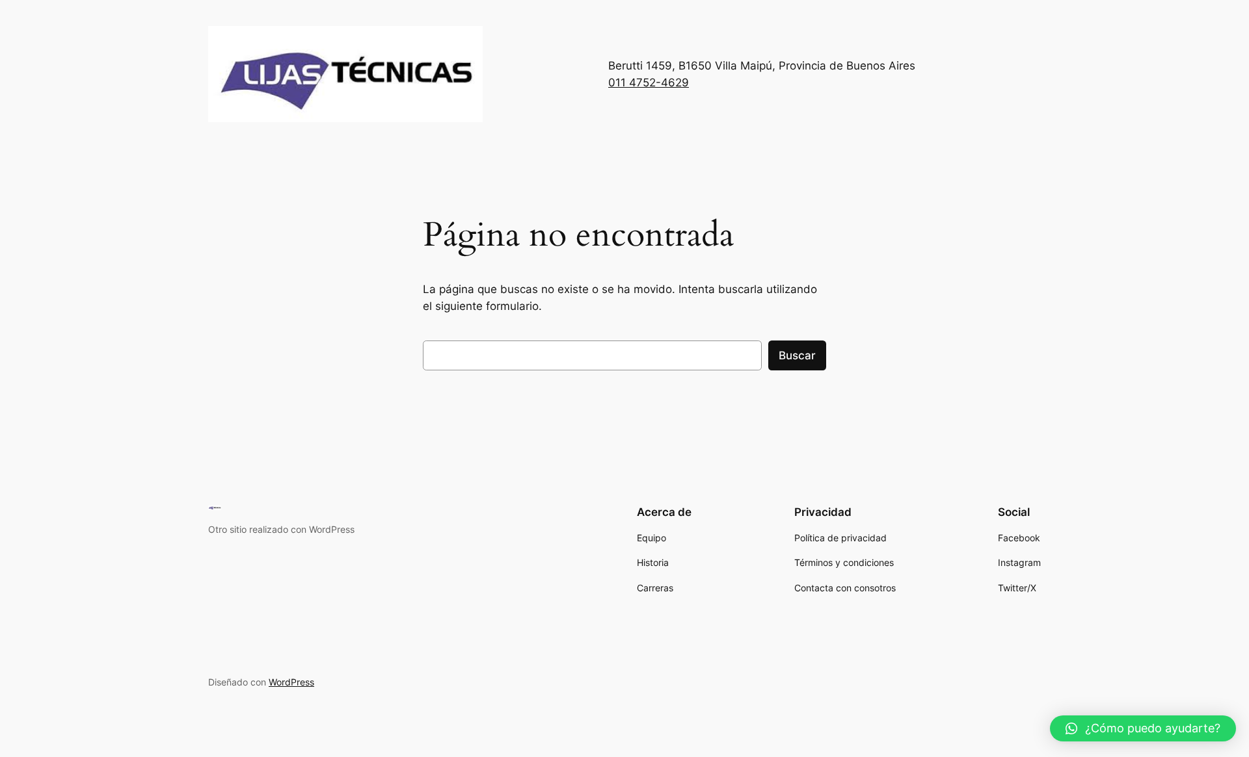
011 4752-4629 (648, 82)
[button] (1143, 728)
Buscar (797, 355)
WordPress (291, 681)
